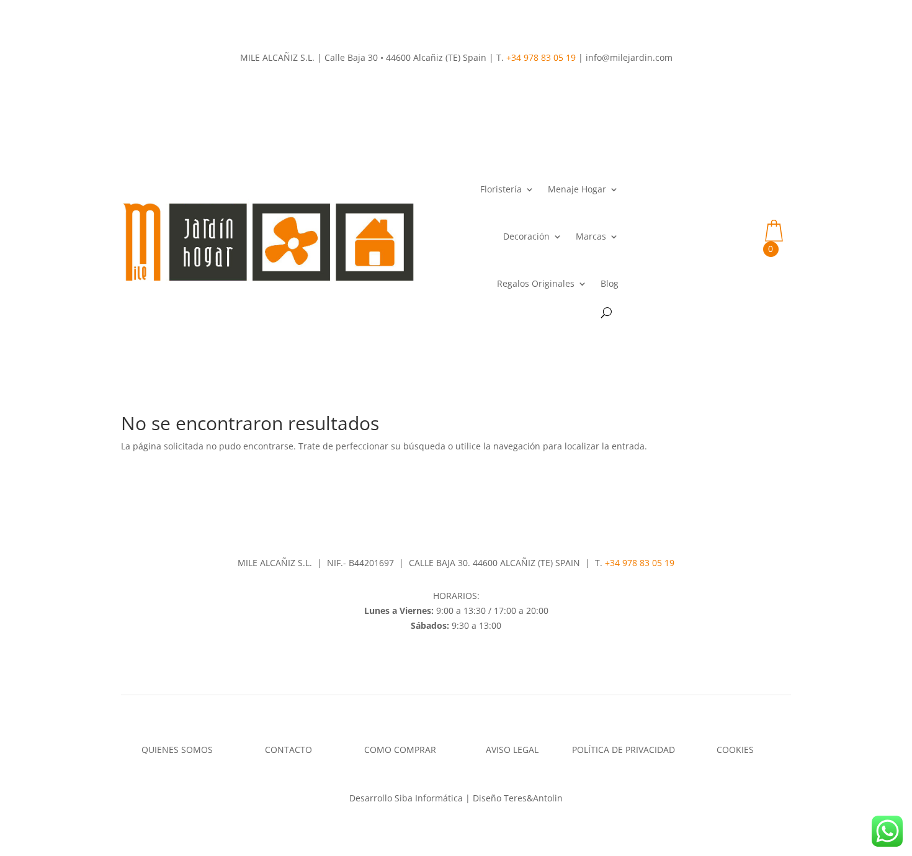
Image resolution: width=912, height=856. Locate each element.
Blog (610, 283)
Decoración (526, 236)
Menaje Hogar (577, 189)
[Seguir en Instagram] (468, 661)
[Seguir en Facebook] (444, 661)
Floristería (501, 189)
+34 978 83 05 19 (541, 57)
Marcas (591, 236)
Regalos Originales (535, 283)
